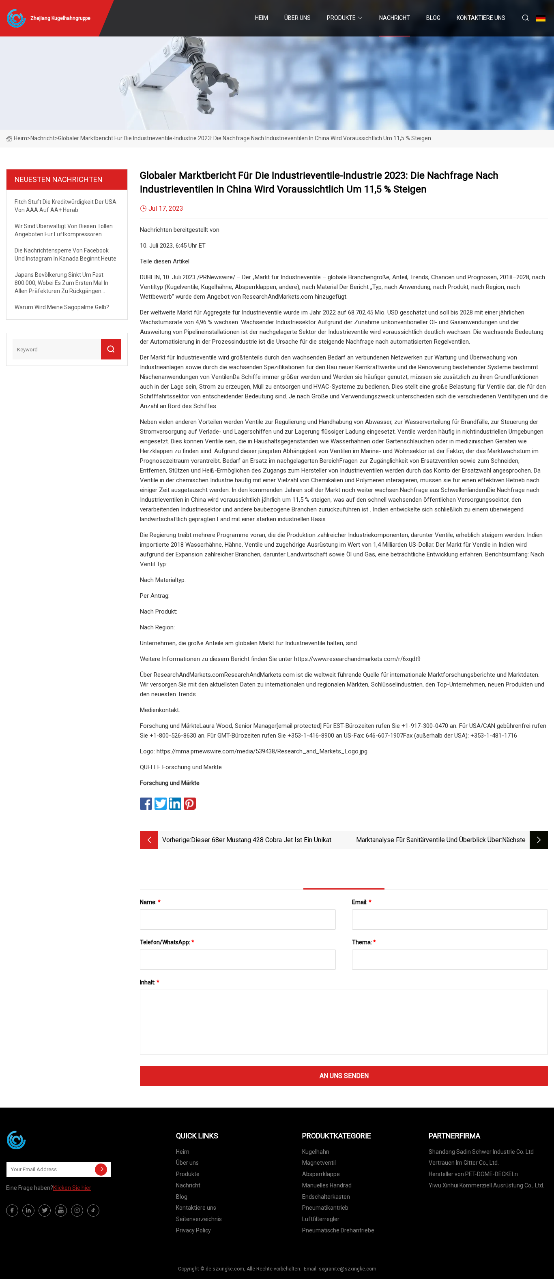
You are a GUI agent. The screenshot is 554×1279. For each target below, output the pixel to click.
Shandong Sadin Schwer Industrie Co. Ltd (481, 1152)
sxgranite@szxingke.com (347, 1269)
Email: (361, 902)
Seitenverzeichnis (199, 1219)
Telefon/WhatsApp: (167, 942)
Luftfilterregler (320, 1219)
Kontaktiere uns (481, 18)
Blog (433, 18)
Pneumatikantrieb (325, 1207)
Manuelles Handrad (327, 1185)
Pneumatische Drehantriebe (338, 1230)
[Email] (101, 1170)
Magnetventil (319, 1162)
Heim (261, 18)
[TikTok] (93, 1210)
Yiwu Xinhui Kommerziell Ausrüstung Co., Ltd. (486, 1185)
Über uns (297, 18)
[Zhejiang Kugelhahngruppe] (46, 1140)
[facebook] (12, 1210)
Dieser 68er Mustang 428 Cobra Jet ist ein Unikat (261, 840)
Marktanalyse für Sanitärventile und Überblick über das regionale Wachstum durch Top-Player (428, 840)
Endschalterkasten (326, 1196)
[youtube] (61, 1210)
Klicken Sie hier (72, 1188)
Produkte (341, 18)
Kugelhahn (315, 1152)
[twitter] (45, 1210)
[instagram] (77, 1210)
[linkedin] (28, 1210)
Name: (150, 902)
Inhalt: (149, 982)
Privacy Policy (193, 1230)
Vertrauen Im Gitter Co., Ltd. (464, 1162)
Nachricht (394, 18)
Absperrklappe (321, 1174)
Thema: (364, 942)
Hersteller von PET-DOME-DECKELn (473, 1174)
